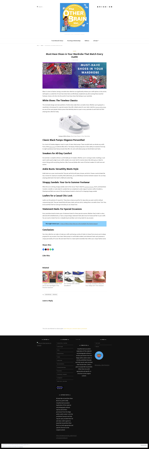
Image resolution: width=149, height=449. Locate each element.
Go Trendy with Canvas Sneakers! (72, 284)
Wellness (87, 41)
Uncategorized (59, 377)
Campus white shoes (100, 107)
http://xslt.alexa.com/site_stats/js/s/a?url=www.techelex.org (66, 437)
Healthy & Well (59, 360)
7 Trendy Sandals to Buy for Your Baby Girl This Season (95, 284)
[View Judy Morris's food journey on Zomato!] (45, 345)
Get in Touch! (98, 343)
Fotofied (74, 51)
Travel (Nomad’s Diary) (57, 41)
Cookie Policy (21, 446)
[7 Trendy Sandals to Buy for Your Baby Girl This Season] (96, 277)
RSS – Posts (78, 339)
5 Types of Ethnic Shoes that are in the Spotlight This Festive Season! (79, 224)
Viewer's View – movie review (62, 381)
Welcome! (97, 346)
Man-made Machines (60, 364)
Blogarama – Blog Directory (102, 365)
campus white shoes (48, 294)
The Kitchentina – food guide (62, 374)
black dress (52, 147)
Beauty (58, 350)
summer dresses (88, 187)
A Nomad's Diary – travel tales (62, 343)
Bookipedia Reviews (60, 353)
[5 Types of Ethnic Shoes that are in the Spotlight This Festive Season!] (52, 277)
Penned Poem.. (59, 371)
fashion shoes (55, 294)
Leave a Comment (75, 60)
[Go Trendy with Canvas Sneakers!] (74, 277)
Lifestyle (95, 41)
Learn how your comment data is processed (75, 329)
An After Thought (60, 346)
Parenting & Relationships (74, 41)
